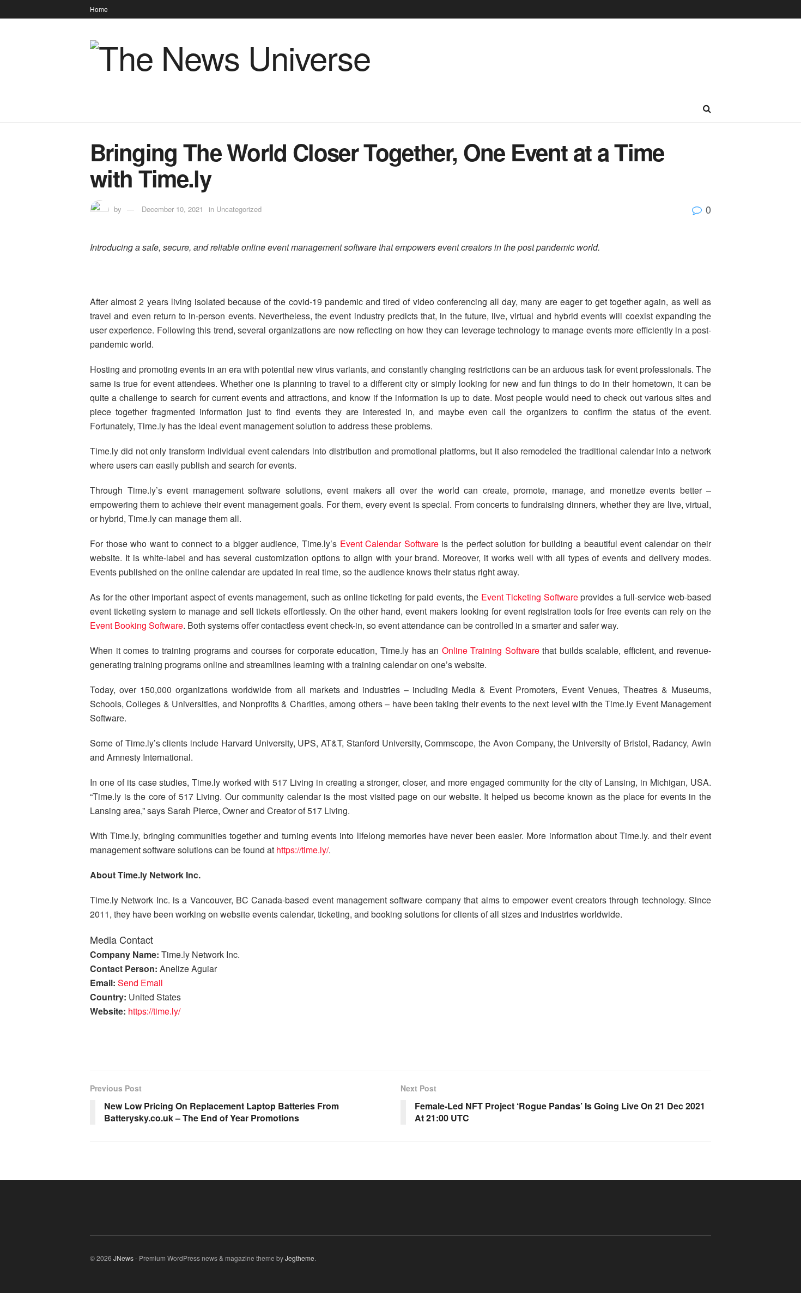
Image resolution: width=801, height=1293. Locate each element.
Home (99, 9)
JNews (123, 1257)
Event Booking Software (136, 625)
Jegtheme (299, 1257)
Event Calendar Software (389, 543)
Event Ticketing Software (529, 597)
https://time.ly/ (302, 849)
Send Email (140, 982)
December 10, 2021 (172, 209)
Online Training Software (490, 650)
